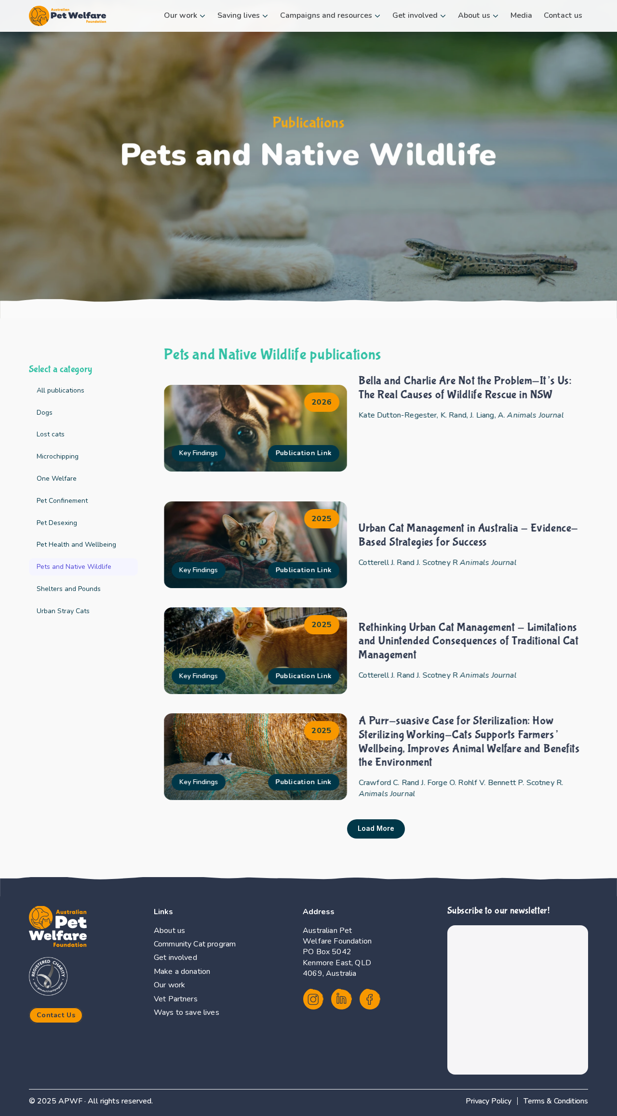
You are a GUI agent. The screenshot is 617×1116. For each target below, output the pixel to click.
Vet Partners (176, 999)
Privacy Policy (488, 1101)
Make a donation (182, 971)
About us (169, 930)
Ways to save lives (186, 1012)
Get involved (175, 957)
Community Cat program (195, 944)
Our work (169, 985)
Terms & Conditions (555, 1101)
